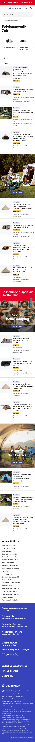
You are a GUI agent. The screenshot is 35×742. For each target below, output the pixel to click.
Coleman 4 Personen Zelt (10, 548)
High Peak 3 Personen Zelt (11, 594)
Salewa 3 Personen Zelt (10, 557)
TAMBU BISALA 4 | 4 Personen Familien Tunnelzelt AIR (23, 226)
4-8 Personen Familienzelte (23, 49)
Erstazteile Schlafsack (10, 580)
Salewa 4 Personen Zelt (10, 565)
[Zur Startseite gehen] (15, 8)
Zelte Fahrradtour (8, 562)
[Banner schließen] (31, 2)
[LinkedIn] (16, 654)
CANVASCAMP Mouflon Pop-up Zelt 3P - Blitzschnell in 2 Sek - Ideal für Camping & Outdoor (22, 407)
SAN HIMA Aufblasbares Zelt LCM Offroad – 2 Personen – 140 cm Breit (23, 363)
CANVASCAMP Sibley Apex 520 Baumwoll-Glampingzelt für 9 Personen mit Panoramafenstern (23, 137)
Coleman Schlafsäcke (9, 591)
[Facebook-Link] (3, 654)
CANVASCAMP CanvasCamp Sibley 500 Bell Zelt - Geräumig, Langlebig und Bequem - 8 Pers (23, 520)
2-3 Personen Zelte (8, 47)
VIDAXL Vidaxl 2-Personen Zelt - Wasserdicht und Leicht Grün (23, 112)
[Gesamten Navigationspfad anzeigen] (3, 20)
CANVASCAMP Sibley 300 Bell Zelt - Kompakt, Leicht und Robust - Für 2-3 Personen (23, 270)
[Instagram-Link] (12, 654)
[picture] (6, 72)
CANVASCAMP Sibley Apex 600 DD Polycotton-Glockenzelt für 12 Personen (22, 206)
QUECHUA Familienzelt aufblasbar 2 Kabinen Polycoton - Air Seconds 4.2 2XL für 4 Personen (22, 73)
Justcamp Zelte (7, 597)
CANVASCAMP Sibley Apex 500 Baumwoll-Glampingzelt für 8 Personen (23, 386)
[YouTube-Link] (7, 654)
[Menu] (4, 8)
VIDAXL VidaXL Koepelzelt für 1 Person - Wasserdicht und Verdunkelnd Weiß (23, 499)
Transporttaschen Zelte (10, 560)
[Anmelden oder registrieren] (26, 8)
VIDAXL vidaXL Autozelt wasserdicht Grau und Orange (21, 340)
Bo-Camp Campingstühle (11, 577)
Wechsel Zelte (7, 585)
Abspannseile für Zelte (10, 600)
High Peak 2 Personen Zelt (11, 588)
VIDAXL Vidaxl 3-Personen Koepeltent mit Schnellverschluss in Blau (22, 476)
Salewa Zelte (6, 571)
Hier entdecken (17, 192)
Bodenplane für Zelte (9, 545)
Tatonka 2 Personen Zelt (10, 568)
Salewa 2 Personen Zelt (10, 554)
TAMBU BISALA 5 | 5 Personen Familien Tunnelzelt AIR (23, 91)
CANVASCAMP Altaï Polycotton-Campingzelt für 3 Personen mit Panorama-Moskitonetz (23, 248)
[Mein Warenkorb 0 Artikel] (30, 8)
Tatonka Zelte (7, 551)
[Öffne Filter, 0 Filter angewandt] (5, 58)
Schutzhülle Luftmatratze (11, 583)
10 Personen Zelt (7, 574)
